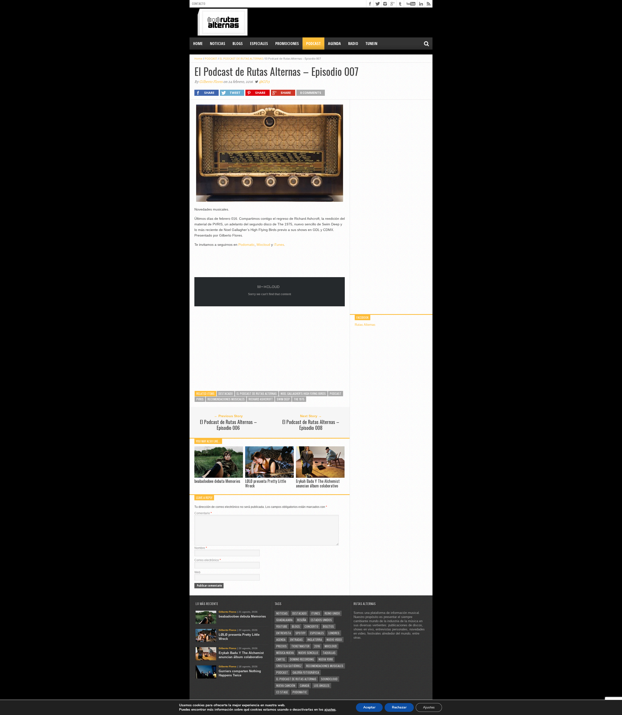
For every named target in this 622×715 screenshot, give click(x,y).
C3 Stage (282, 692)
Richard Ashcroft (261, 399)
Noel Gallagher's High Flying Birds (303, 393)
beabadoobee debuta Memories (217, 481)
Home (198, 43)
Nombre (200, 548)
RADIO (353, 43)
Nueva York (326, 659)
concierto (311, 626)
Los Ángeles (321, 685)
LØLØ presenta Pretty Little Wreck (265, 483)
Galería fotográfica (306, 672)
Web (197, 572)
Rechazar (399, 707)
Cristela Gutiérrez (289, 666)
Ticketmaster (300, 646)
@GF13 (264, 81)
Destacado (225, 393)
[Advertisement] (344, 22)
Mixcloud (263, 245)
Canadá (304, 685)
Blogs (296, 626)
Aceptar (369, 707)
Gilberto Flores (211, 81)
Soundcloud (329, 679)
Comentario (203, 513)
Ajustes (429, 707)
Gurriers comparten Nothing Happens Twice (240, 673)
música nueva (285, 653)
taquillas (329, 653)
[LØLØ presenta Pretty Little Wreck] (269, 476)
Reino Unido (332, 613)
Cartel (280, 659)
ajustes (330, 709)
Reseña (301, 620)
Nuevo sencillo (308, 653)
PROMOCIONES (287, 43)
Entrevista (283, 633)
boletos (328, 626)
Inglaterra (314, 639)
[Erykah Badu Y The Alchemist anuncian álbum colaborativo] (320, 476)
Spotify (300, 633)
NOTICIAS (217, 43)
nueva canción (285, 685)
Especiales (317, 633)
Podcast (335, 393)
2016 (317, 646)
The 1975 (299, 399)
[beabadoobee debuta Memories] (218, 476)
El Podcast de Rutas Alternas (257, 393)
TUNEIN (371, 43)
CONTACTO (198, 3)
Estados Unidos (321, 620)
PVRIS (200, 399)
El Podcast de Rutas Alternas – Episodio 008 (310, 425)
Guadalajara (284, 620)
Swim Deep (283, 399)
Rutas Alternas (365, 325)
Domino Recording (302, 659)
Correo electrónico (207, 560)
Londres (333, 633)
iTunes (279, 245)
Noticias (282, 613)
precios (281, 646)
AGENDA (334, 43)
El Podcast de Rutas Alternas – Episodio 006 (228, 425)
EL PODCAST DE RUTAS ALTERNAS (241, 58)
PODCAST (313, 43)
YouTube (281, 626)
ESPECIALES (259, 43)
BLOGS (238, 43)
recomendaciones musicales (226, 399)
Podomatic (246, 245)
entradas (296, 639)
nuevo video (334, 639)
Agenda (280, 639)
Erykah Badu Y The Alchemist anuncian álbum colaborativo (318, 483)
